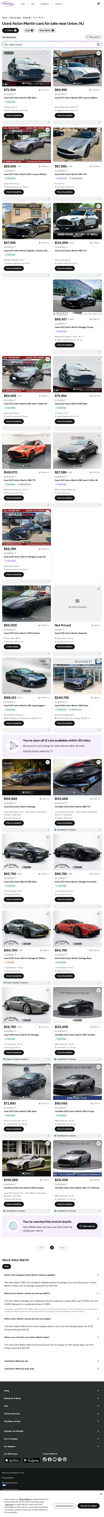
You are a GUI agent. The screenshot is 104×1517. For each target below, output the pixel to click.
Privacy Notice (8, 1478)
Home (4, 17)
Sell (32, 4)
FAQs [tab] (6, 1266)
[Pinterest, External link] (65, 1459)
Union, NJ (27, 17)
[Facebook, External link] (50, 1459)
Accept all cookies (89, 1506)
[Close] (101, 1494)
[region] (52, 1503)
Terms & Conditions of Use (13, 1473)
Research (45, 4)
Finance (59, 4)
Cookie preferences (64, 1506)
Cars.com (9, 1504)
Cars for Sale (15, 17)
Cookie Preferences (10, 1489)
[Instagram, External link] (60, 1459)
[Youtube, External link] (55, 1459)
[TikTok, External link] (45, 1459)
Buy (23, 4)
